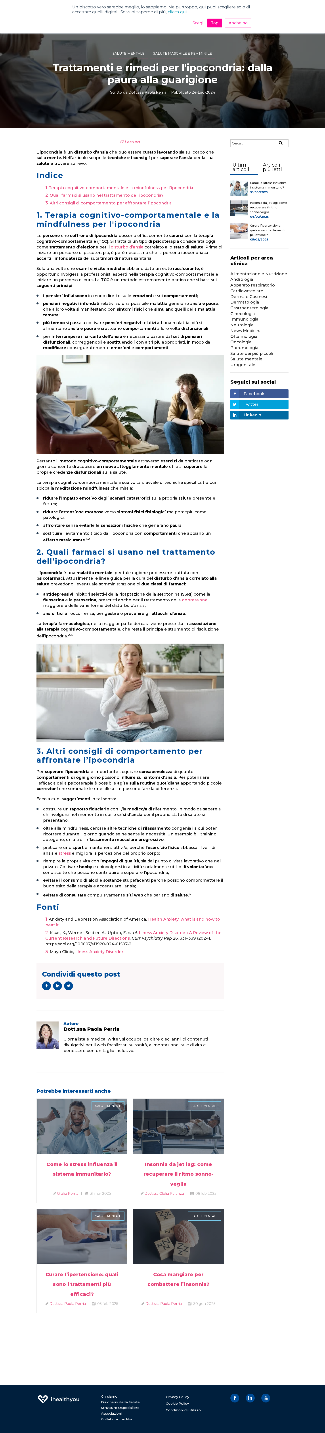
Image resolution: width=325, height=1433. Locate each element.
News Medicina (246, 330)
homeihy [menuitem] (58, 1396)
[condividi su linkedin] (57, 985)
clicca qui (177, 11)
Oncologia (241, 342)
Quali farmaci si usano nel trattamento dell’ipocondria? (106, 195)
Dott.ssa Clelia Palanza (164, 1193)
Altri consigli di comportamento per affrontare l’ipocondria (111, 203)
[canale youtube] (265, 1398)
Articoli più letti (272, 167)
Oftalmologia (243, 336)
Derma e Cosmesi (248, 296)
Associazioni (111, 1413)
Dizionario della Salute (120, 1402)
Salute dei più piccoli (251, 353)
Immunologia (244, 319)
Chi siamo (109, 1396)
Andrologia (241, 279)
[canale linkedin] (250, 1398)
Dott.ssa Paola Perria (147, 92)
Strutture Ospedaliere (120, 1408)
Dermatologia (244, 302)
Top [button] (214, 23)
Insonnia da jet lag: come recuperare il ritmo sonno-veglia (178, 1174)
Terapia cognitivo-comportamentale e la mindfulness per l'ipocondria (121, 187)
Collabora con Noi (116, 1419)
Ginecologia (242, 313)
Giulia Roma (67, 1193)
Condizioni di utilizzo (183, 1410)
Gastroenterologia (249, 308)
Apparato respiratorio (252, 285)
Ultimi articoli (241, 167)
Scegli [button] (199, 23)
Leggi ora (82, 1120)
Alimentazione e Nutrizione (258, 273)
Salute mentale (129, 53)
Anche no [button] (238, 23)
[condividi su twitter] (68, 985)
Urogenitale (242, 364)
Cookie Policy (177, 1403)
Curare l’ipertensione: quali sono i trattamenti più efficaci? (82, 1284)
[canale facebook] (234, 1398)
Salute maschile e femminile (182, 53)
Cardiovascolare (246, 291)
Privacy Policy (177, 1397)
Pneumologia (244, 347)
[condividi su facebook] (46, 985)
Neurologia (242, 325)
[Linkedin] (66, 1060)
